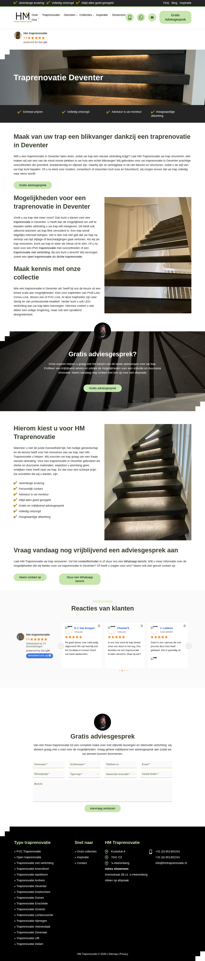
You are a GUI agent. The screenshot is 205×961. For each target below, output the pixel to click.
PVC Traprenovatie (28, 851)
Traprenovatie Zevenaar (31, 932)
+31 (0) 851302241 (168, 851)
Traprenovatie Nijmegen (31, 920)
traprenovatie (22, 222)
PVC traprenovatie (44, 248)
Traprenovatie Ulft (27, 938)
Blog (174, 2)
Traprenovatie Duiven (30, 897)
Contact (82, 863)
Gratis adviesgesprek (32, 185)
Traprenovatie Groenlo (30, 909)
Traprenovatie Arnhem (30, 880)
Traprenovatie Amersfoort (32, 868)
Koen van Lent (169, 628)
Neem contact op (30, 577)
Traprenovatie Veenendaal (33, 926)
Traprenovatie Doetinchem (33, 892)
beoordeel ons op (38, 655)
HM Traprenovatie (87, 954)
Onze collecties (87, 851)
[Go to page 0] (119, 670)
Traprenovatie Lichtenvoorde (34, 915)
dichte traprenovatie (69, 256)
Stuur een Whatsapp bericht (80, 579)
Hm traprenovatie (35, 33)
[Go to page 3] (127, 670)
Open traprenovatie (28, 857)
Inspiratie (185, 2)
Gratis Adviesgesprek (175, 17)
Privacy (124, 954)
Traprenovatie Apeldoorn (32, 874)
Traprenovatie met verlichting (34, 863)
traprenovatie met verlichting (32, 252)
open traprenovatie (39, 256)
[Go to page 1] (122, 670)
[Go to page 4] (129, 670)
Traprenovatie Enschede (32, 903)
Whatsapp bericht (135, 561)
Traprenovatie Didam (29, 944)
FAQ (166, 2)
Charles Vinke (125, 628)
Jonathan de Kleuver (86, 628)
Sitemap (113, 954)
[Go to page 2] (124, 670)
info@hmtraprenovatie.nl (171, 863)
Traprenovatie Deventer (31, 886)
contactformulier (88, 561)
